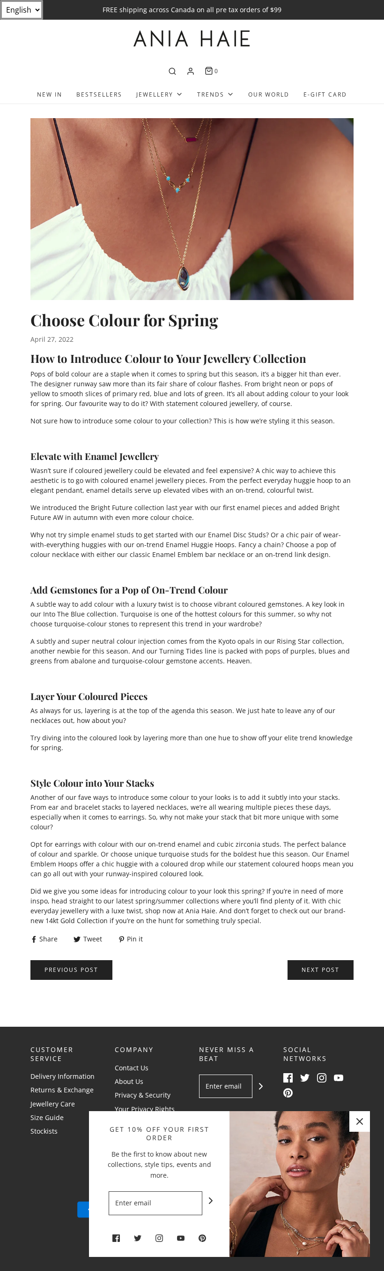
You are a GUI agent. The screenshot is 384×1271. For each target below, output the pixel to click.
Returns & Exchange (62, 1089)
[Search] (172, 71)
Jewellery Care (52, 1103)
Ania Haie (200, 910)
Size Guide (47, 1117)
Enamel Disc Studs (237, 534)
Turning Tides (181, 651)
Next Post (321, 970)
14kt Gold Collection (76, 920)
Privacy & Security (142, 1095)
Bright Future (112, 507)
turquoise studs (183, 854)
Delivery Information (62, 1076)
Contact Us (131, 1067)
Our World (268, 94)
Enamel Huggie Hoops (200, 544)
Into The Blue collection (80, 613)
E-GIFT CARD (325, 94)
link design (312, 554)
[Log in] (190, 71)
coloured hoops (296, 863)
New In (49, 94)
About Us (129, 1081)
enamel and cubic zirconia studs (228, 844)
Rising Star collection (309, 641)
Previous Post (71, 970)
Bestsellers (99, 94)
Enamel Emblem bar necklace (198, 554)
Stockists (44, 1131)
